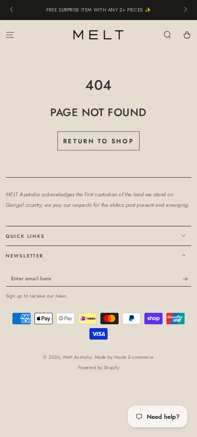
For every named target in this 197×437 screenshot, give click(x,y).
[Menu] (10, 34)
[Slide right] (184, 10)
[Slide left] (12, 10)
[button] (167, 34)
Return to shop (98, 141)
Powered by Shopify (99, 367)
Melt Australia (77, 357)
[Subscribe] (187, 279)
